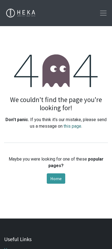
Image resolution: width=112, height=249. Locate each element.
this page (72, 126)
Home (56, 178)
